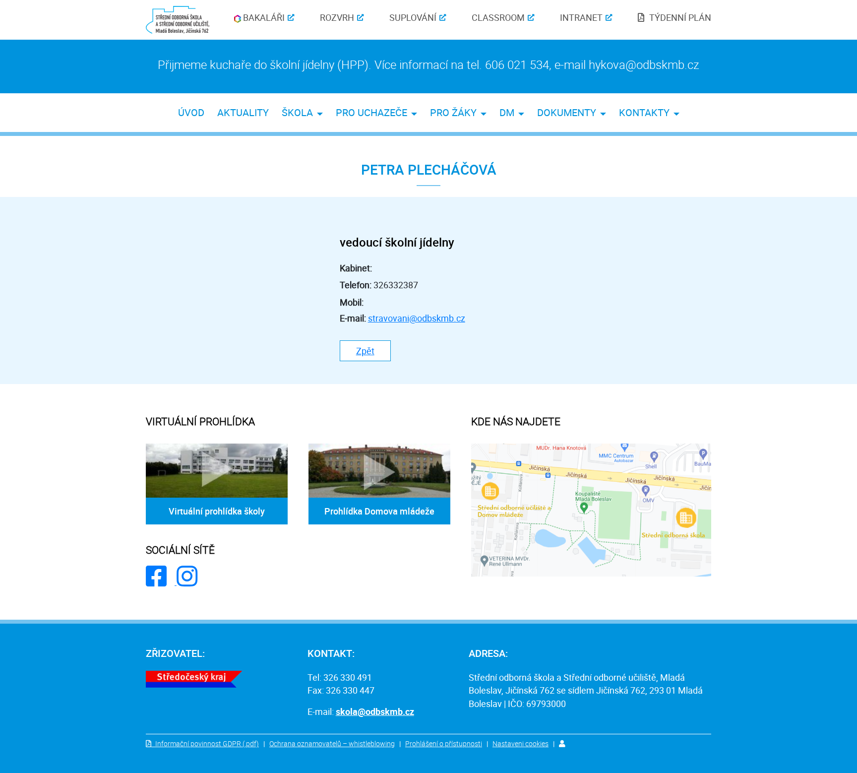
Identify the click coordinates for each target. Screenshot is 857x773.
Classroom (498, 17)
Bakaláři (263, 17)
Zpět (365, 351)
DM (506, 112)
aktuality (243, 112)
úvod (191, 112)
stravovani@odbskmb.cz (416, 318)
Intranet (581, 17)
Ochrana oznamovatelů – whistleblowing (332, 743)
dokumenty (566, 112)
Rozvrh (337, 17)
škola (297, 112)
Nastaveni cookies (520, 743)
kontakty (644, 112)
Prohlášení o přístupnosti (443, 743)
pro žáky (453, 112)
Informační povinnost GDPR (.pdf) (207, 743)
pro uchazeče (371, 112)
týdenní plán (680, 17)
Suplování (412, 17)
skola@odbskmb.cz (375, 711)
